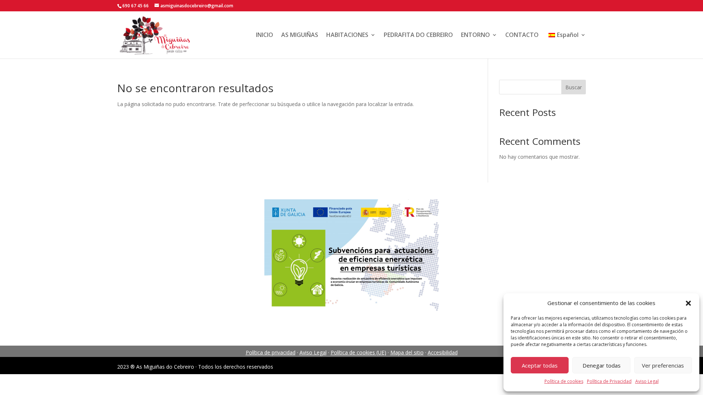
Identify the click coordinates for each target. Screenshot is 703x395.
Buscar (573, 87)
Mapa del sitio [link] (407, 352)
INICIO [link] (264, 35)
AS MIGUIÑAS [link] (299, 35)
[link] (154, 34)
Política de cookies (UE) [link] (358, 352)
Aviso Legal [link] (647, 381)
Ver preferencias (663, 365)
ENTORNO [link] (475, 35)
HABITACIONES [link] (347, 35)
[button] (688, 303)
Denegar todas (602, 365)
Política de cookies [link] (563, 381)
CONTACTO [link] (522, 35)
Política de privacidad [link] (270, 352)
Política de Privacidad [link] (609, 381)
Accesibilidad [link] (443, 352)
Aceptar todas (540, 365)
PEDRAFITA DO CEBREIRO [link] (418, 35)
